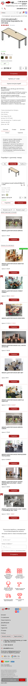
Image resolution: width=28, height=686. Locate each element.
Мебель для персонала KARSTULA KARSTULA (13, 400)
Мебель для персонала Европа (12, 230)
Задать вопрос (18, 636)
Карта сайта (4, 683)
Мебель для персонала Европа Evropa (12, 427)
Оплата (7, 132)
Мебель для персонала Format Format (12, 291)
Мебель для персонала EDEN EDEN (13, 318)
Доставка (22, 129)
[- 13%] (14, 316)
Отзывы (14, 129)
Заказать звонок (6, 636)
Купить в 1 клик (14, 79)
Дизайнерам (5, 622)
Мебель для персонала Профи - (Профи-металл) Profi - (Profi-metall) (12, 483)
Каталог (3, 615)
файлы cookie (13, 679)
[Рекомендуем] (14, 261)
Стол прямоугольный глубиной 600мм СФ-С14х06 (13, 183)
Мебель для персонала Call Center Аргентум (14, 346)
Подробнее (7, 202)
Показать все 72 (7, 210)
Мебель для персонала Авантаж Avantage (13, 264)
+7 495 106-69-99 (22, 1)
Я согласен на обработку (14, 550)
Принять (22, 679)
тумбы (23, 164)
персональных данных (20, 550)
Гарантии (20, 132)
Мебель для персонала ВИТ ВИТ (12, 372)
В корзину (14, 73)
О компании (5, 617)
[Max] (25, 13)
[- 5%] (14, 288)
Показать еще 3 (20, 210)
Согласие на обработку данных (10, 652)
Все (5, 164)
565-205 (9, 116)
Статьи (3, 633)
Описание (5, 129)
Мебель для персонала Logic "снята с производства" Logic (14, 509)
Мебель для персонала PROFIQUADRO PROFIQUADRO (14, 455)
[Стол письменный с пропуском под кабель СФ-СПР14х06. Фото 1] (14, 48)
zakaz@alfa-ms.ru (22, 8)
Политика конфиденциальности (11, 651)
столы (13, 164)
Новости (3, 625)
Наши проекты (6, 620)
